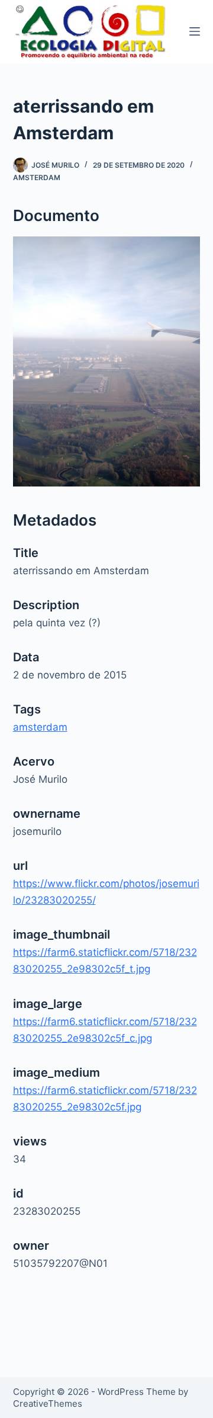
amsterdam (36, 177)
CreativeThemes (47, 1403)
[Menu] (194, 31)
